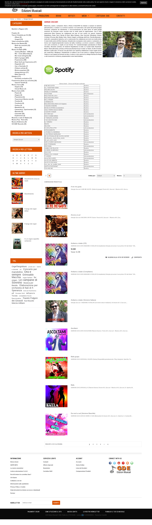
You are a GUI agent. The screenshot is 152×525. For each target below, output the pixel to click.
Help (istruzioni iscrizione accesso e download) (25, 490)
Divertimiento (29, 194)
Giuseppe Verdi (20, 293)
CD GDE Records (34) (19, 124)
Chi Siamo (13, 477)
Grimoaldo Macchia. (23, 276)
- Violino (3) (18, 105)
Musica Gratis (72, 512)
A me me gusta (76, 187)
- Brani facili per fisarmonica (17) (25, 62)
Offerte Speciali (48, 465)
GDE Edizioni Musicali (51, 515)
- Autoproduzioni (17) (21, 72)
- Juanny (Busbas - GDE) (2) (23, 51)
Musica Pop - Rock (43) (19, 120)
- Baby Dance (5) (19, 74)
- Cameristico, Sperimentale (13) (25, 109)
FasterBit (104, 515)
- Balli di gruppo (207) (21, 58)
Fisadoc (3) (15, 33)
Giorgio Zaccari (28, 19)
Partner (12, 493)
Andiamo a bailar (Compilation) (82, 272)
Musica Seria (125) (18, 91)
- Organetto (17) (19, 64)
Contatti (45, 462)
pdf (13, 293)
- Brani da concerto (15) (22, 45)
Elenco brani (14, 462)
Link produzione (89, 114)
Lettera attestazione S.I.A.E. (19, 471)
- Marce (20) (18, 47)
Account (78, 462)
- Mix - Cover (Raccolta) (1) (23, 54)
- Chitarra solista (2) (20, 68)
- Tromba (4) (18, 101)
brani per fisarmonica (29, 291)
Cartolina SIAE (47, 471)
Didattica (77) (16, 76)
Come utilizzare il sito (53, 512)
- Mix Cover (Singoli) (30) (22, 56)
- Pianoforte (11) (19, 97)
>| (107, 444)
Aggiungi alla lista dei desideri (118, 257)
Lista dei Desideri (81, 468)
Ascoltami (74, 328)
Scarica (86, 85)
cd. (21, 269)
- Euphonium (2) (19, 115)
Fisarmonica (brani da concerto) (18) (24, 80)
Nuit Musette (29, 301)
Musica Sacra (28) (18, 85)
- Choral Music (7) (20, 89)
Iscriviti (56, 503)
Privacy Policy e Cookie (17, 487)
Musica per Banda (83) (19, 43)
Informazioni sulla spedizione (19, 484)
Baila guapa (75, 356)
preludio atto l (31, 266)
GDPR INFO (14, 465)
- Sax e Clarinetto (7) (21, 66)
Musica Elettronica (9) (19, 122)
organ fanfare (27, 277)
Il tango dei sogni (30, 224)
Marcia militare (18, 303)
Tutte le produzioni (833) (20, 41)
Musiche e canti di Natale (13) (22, 118)
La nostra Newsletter (91, 512)
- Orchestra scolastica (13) (23, 78)
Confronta (138, 257)
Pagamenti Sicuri (33, 512)
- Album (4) (17, 37)
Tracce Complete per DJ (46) (21, 35)
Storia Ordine (80, 465)
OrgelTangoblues (19, 266)
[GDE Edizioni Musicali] (123, 469)
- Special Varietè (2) (20, 82)
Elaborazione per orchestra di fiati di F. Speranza (25, 288)
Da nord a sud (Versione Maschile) (83, 413)
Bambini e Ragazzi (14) (19, 29)
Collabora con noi (15, 481)
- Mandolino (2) (19, 107)
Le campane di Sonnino (24, 281)
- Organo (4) (18, 95)
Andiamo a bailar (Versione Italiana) (83, 300)
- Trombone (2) (19, 103)
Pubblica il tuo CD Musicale (115, 512)
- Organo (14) (18, 87)
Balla (72, 385)
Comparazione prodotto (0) (53, 182)
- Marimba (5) (18, 111)
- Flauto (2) (17, 93)
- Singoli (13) (18, 39)
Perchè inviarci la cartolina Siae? (20, 474)
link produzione (88, 94)
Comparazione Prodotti (83, 471)
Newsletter (46, 468)
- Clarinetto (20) (19, 113)
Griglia (46, 175)
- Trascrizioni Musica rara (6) (23, 99)
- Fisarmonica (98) (20, 60)
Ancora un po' (76, 215)
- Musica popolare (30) (21, 70)
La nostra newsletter (16, 468)
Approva (143, 2)
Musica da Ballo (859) (19, 49)
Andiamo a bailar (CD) (79, 243)
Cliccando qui (24, 4)
